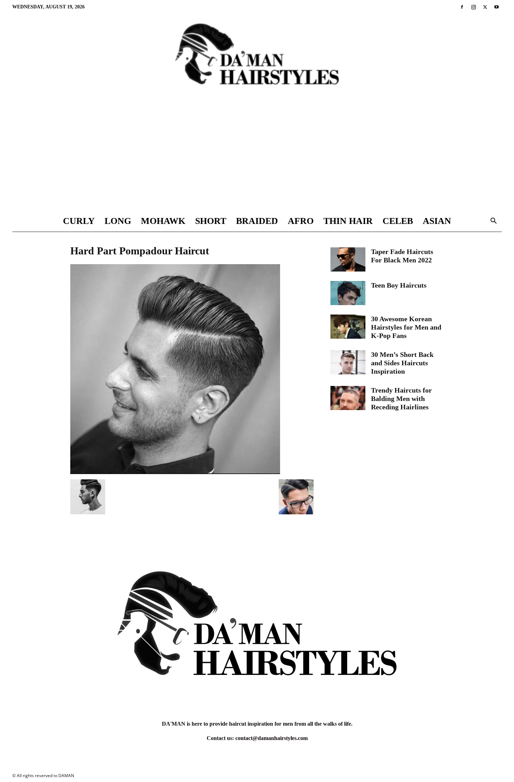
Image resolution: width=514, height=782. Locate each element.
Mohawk (163, 221)
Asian (437, 221)
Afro (301, 221)
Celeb (398, 221)
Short (210, 221)
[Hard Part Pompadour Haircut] (175, 472)
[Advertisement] (257, 158)
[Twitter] (485, 7)
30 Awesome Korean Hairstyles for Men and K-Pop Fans (406, 327)
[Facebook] (462, 7)
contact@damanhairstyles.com (271, 738)
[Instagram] (473, 7)
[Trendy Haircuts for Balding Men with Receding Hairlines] (347, 398)
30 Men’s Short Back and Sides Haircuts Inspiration (402, 363)
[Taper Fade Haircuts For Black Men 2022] (347, 259)
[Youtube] (496, 7)
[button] (493, 221)
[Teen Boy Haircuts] (347, 293)
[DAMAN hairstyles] (257, 60)
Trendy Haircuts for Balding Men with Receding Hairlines (401, 398)
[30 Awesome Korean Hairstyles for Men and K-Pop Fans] (347, 327)
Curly (79, 221)
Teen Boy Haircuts (399, 285)
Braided (257, 221)
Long (118, 221)
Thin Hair (348, 221)
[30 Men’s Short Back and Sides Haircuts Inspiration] (347, 362)
